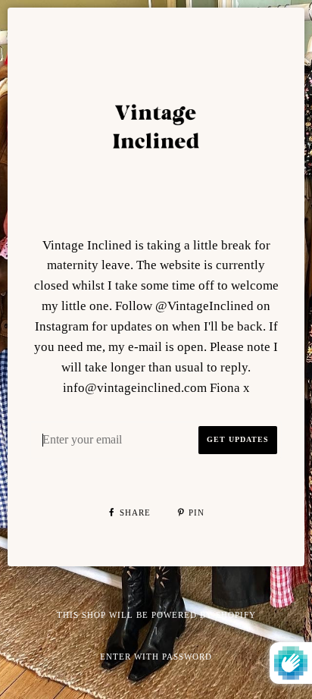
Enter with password (156, 656)
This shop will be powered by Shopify (156, 614)
